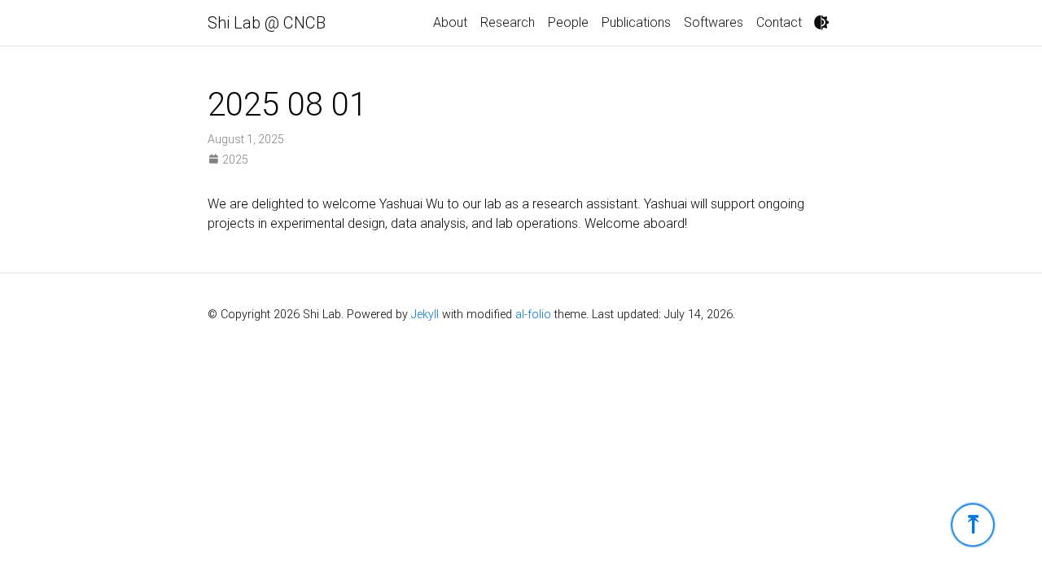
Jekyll (425, 314)
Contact (779, 22)
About (450, 22)
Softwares (713, 22)
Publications (636, 22)
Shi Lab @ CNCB (267, 23)
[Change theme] (821, 23)
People (568, 22)
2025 (234, 159)
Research (507, 22)
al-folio (533, 314)
